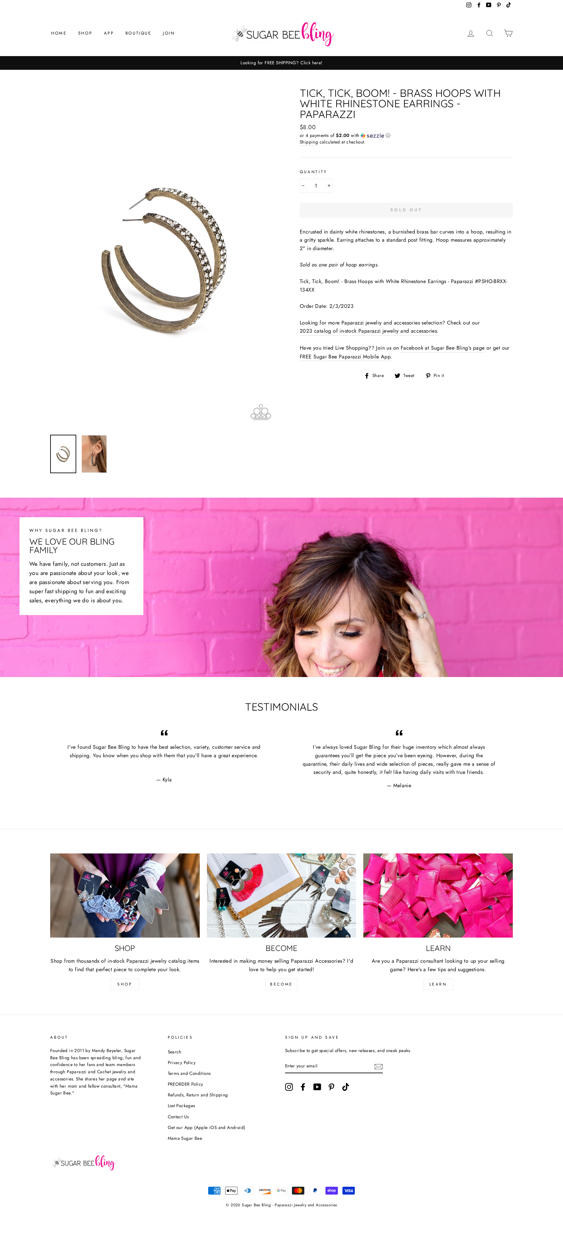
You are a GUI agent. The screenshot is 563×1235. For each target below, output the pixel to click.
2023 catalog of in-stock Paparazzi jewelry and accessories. (369, 331)
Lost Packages (181, 1105)
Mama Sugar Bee (185, 1138)
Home (58, 33)
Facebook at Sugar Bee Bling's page (443, 348)
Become (281, 984)
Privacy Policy (182, 1062)
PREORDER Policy (185, 1084)
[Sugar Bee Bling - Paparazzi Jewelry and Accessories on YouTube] (317, 1087)
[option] (281, 63)
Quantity (313, 172)
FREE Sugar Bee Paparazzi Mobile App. (346, 356)
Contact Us (178, 1116)
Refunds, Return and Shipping (198, 1095)
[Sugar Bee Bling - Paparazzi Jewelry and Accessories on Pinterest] (331, 1087)
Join (169, 33)
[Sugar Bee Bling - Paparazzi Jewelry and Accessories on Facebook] (303, 1087)
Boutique (138, 33)
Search (174, 1051)
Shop (85, 33)
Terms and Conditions (189, 1073)
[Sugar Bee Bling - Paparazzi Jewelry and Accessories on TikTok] (346, 1087)
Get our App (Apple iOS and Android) (206, 1127)
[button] (406, 135)
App (109, 33)
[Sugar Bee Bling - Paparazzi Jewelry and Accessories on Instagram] (289, 1087)
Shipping (309, 142)
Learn (438, 984)
